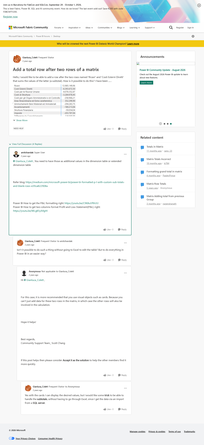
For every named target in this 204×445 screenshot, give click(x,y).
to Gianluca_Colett (65, 271)
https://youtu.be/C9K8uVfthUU (81, 203)
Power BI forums (43, 36)
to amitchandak (64, 241)
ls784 (166, 163)
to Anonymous (72, 386)
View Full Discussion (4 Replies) (27, 143)
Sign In (190, 27)
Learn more (133, 43)
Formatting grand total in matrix (164, 171)
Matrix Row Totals (156, 183)
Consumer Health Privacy (50, 438)
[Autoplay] (160, 123)
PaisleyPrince (169, 175)
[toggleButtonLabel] (193, 36)
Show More (21, 120)
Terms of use (174, 431)
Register (180, 27)
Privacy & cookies (157, 431)
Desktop (56, 36)
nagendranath (169, 203)
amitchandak (27, 152)
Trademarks (189, 431)
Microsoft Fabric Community (21, 36)
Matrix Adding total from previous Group (165, 197)
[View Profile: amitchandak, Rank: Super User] (16, 154)
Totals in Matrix (155, 146)
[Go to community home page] (28, 27)
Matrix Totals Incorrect (159, 159)
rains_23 (168, 150)
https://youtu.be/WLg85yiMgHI (30, 210)
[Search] (171, 27)
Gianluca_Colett (30, 57)
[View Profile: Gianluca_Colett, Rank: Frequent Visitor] (17, 59)
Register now (10, 16)
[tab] (164, 123)
